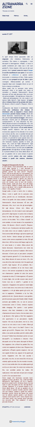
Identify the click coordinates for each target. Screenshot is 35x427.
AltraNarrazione (12, 5)
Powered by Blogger (19, 421)
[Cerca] (27, 3)
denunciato (6, 114)
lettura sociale (14, 407)
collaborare (15, 75)
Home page (5, 16)
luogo (31, 70)
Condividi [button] (27, 407)
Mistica (16, 16)
